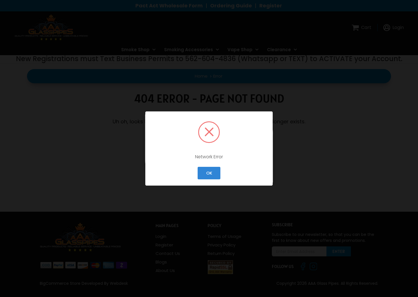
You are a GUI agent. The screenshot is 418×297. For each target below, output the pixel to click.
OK (209, 173)
